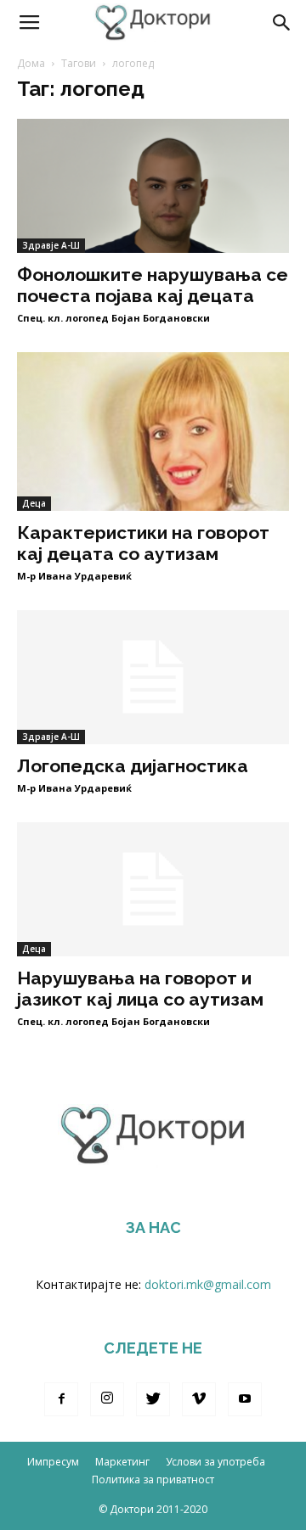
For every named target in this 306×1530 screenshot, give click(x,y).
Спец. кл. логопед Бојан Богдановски (113, 317)
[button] (282, 23)
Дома (31, 63)
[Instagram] (107, 1399)
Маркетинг (122, 1461)
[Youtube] (245, 1399)
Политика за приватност (153, 1479)
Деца (34, 503)
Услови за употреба (215, 1461)
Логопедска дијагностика (132, 765)
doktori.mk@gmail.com (207, 1284)
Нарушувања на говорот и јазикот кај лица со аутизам (140, 988)
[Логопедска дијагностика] (153, 677)
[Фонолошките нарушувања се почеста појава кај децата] (153, 186)
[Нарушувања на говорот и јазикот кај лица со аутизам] (153, 889)
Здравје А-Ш (51, 245)
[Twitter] (153, 1399)
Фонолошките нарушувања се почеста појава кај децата (152, 285)
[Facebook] (61, 1399)
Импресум (53, 1461)
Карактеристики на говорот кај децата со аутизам (143, 543)
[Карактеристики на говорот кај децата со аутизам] (153, 431)
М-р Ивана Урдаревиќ (74, 575)
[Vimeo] (199, 1399)
